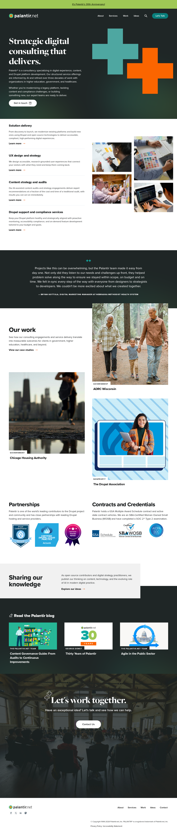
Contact (164, 807)
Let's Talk (160, 15)
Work (125, 16)
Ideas (136, 16)
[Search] (145, 15)
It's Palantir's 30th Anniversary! (88, 4)
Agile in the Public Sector (138, 653)
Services (113, 16)
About (101, 16)
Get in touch (20, 103)
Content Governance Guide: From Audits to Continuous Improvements (32, 657)
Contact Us (88, 724)
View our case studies (21, 350)
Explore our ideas (71, 589)
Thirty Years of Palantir (81, 653)
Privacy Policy (96, 826)
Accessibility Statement (112, 826)
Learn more (15, 143)
